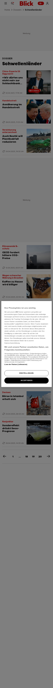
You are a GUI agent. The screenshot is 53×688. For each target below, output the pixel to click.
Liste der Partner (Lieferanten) (15, 364)
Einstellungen (26, 373)
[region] (26, 344)
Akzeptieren (26, 380)
